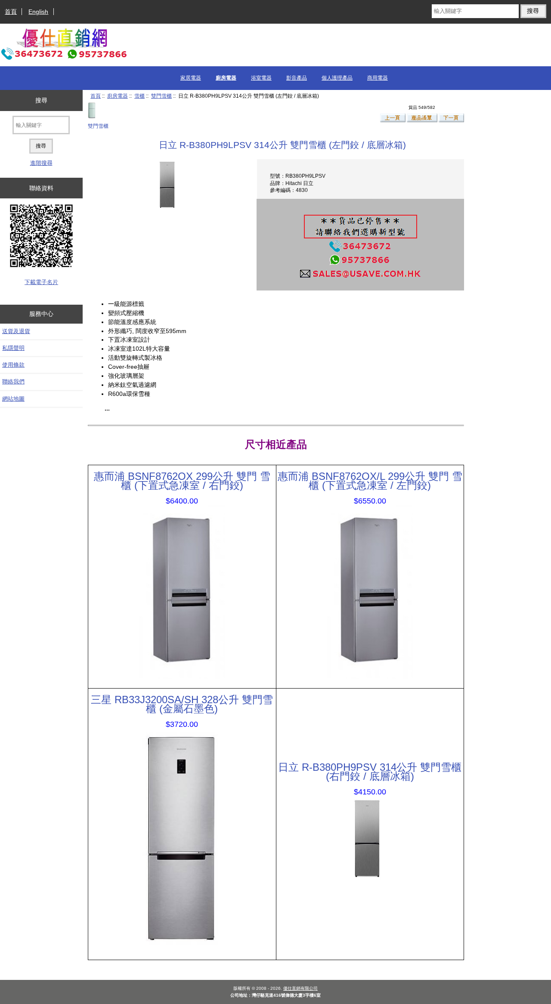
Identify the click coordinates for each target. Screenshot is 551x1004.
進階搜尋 (41, 163)
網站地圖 (13, 398)
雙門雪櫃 (161, 96)
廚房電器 (117, 96)
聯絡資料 (41, 188)
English (38, 11)
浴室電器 (261, 78)
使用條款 (13, 364)
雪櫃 (139, 96)
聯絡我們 (13, 381)
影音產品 (296, 78)
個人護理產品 (337, 78)
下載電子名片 (41, 282)
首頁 (11, 11)
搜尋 (41, 100)
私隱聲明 (13, 348)
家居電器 (190, 78)
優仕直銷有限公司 (300, 988)
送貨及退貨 (16, 331)
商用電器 (377, 78)
